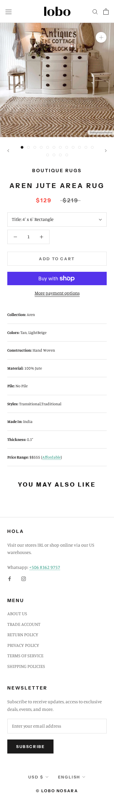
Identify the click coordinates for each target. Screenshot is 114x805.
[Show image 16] (66, 155)
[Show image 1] (22, 147)
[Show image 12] (92, 147)
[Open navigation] (8, 11)
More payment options (57, 293)
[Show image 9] (73, 147)
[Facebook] (9, 578)
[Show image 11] (86, 147)
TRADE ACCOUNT (23, 624)
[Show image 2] (28, 147)
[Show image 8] (66, 147)
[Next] (106, 150)
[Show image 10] (79, 147)
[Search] (95, 11)
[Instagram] (23, 578)
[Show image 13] (47, 155)
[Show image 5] (47, 147)
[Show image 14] (54, 155)
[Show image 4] (41, 147)
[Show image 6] (54, 147)
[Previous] (8, 150)
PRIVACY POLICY (23, 645)
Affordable (51, 457)
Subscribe (30, 746)
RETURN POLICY (22, 634)
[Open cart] (106, 12)
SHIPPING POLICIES (26, 666)
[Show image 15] (60, 155)
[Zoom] (101, 37)
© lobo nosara (57, 790)
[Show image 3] (34, 147)
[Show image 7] (60, 147)
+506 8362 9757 (44, 567)
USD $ (35, 777)
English (69, 777)
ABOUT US (17, 613)
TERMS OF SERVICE (25, 655)
